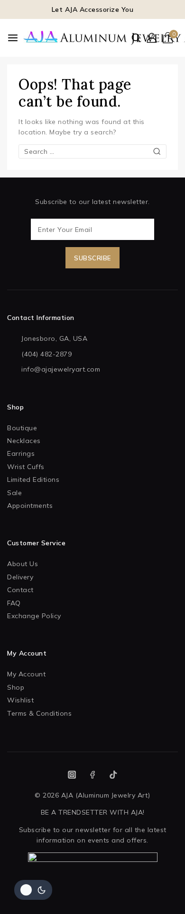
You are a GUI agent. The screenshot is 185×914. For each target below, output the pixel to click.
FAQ (14, 603)
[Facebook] (92, 774)
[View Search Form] (136, 38)
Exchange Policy (34, 616)
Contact (20, 590)
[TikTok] (113, 774)
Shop (15, 687)
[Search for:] (92, 151)
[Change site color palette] (33, 890)
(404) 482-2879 (46, 354)
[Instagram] (72, 774)
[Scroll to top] (161, 895)
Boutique (22, 428)
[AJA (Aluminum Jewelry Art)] (54, 38)
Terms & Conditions (39, 713)
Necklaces (24, 440)
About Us (22, 563)
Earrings (21, 453)
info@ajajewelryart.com (60, 369)
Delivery (20, 577)
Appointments (30, 505)
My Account (26, 674)
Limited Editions (33, 479)
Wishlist (20, 700)
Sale (14, 492)
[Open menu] (12, 38)
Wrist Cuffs (26, 466)
